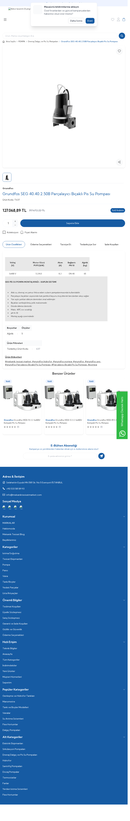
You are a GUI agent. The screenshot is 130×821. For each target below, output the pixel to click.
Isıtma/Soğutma (11, 553)
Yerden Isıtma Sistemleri (15, 789)
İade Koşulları (111, 244)
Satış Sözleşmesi (11, 618)
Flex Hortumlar (10, 724)
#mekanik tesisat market (18, 361)
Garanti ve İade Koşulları (15, 623)
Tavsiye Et (65, 244)
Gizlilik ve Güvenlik (12, 629)
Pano (5, 570)
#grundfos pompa (62, 361)
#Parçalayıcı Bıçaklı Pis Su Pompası (69, 364)
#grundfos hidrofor (42, 361)
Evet (90, 20)
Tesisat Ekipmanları (13, 559)
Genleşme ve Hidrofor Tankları (19, 695)
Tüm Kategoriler (11, 659)
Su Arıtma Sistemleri (13, 718)
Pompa (6, 564)
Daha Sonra (76, 20)
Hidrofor (7, 760)
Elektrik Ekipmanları (13, 743)
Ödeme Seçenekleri (41, 244)
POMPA (21, 41)
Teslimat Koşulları (12, 606)
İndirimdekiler (10, 665)
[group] (64, 106)
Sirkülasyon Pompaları (14, 749)
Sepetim (7, 682)
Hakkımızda (9, 528)
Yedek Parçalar (10, 587)
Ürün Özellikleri (14, 244)
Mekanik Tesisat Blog (14, 534)
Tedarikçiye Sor (88, 244)
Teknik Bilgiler (10, 648)
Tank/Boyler (9, 581)
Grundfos (8, 188)
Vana (5, 576)
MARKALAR (9, 522)
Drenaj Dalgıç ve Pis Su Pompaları (43, 41)
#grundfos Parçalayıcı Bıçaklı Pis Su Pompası (28, 364)
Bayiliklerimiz (9, 540)
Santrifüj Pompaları (12, 766)
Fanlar (6, 783)
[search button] (122, 36)
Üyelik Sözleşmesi (12, 612)
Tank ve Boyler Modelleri (16, 707)
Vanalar (6, 713)
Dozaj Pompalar (11, 771)
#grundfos (78, 361)
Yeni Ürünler (9, 671)
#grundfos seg (92, 361)
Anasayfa (7, 654)
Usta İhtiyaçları (10, 593)
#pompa (92, 364)
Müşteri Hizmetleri (12, 676)
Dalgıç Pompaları (11, 730)
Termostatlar (9, 777)
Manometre (9, 701)
